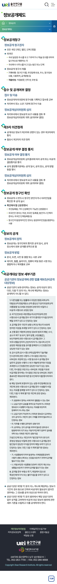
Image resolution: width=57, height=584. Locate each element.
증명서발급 (44, 532)
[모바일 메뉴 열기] (53, 4)
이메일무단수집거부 (38, 529)
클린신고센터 (30, 532)
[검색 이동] (47, 5)
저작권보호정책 (14, 532)
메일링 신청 (28, 535)
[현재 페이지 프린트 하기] (54, 26)
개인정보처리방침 (18, 529)
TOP (51, 578)
